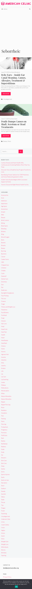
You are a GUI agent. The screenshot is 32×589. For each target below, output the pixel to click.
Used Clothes (5, 525)
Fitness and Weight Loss (8, 307)
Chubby (3, 270)
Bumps (5, 141)
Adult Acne (4, 203)
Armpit (3, 212)
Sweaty (3, 491)
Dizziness (4, 282)
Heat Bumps (4, 340)
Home (3, 349)
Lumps (3, 382)
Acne (2, 198)
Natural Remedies (6, 396)
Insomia (3, 357)
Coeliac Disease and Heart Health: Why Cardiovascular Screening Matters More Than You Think (15, 165)
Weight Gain (4, 541)
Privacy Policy (7, 577)
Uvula (3, 527)
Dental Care (4, 279)
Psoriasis (4, 432)
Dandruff (3, 276)
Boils (2, 240)
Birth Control (5, 220)
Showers (3, 458)
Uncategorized (7, 99)
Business (3, 254)
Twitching (4, 513)
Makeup (3, 385)
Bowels (3, 242)
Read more (6, 93)
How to (3, 351)
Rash (2, 438)
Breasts (3, 245)
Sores (3, 472)
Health (3, 335)
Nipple (3, 402)
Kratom (3, 368)
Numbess (4, 410)
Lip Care (3, 377)
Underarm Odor (5, 519)
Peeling (3, 418)
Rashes (3, 441)
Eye (2, 287)
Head (2, 326)
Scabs (2, 449)
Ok (16, 586)
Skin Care (4, 460)
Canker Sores (5, 259)
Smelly (3, 469)
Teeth (2, 499)
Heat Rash (4, 343)
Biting (3, 223)
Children (3, 268)
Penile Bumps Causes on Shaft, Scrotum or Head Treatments (13, 124)
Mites (3, 393)
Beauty (3, 217)
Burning (3, 251)
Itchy (2, 363)
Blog (2, 234)
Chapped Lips (5, 265)
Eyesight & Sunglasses (7, 293)
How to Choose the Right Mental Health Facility (15, 184)
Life (2, 371)
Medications (4, 388)
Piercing (3, 424)
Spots (2, 477)
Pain (2, 416)
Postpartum (4, 427)
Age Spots (4, 206)
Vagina (3, 530)
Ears (2, 284)
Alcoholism (4, 209)
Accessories (4, 195)
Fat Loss (3, 298)
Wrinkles (3, 553)
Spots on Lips (5, 480)
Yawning (3, 555)
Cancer (3, 256)
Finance (3, 301)
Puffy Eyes (4, 435)
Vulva (2, 539)
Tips (2, 505)
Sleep (2, 466)
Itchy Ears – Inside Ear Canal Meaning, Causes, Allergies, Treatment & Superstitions (13, 79)
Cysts (2, 273)
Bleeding (3, 228)
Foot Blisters (5, 312)
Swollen (3, 494)
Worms (3, 550)
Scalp (2, 452)
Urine (3, 522)
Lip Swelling (4, 379)
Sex (2, 455)
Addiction (4, 201)
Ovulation (4, 413)
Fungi (2, 318)
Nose (2, 407)
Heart (3, 337)
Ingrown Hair (5, 354)
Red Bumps (4, 444)
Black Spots (4, 226)
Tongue (3, 508)
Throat (3, 502)
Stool (2, 485)
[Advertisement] (16, 28)
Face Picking (4, 295)
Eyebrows (4, 290)
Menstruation (5, 391)
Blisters (3, 231)
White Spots (4, 547)
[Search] (20, 151)
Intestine (3, 360)
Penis (9, 141)
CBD (2, 262)
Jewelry (3, 365)
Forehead (4, 315)
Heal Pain (4, 332)
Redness (3, 446)
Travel (3, 511)
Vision (3, 533)
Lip (2, 374)
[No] (30, 584)
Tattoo (3, 497)
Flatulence (4, 310)
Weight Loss (4, 544)
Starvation (4, 483)
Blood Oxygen (5, 237)
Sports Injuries (5, 474)
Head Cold (4, 329)
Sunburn (3, 488)
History (3, 346)
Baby (2, 214)
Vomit (3, 536)
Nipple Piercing (5, 404)
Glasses (3, 321)
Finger (3, 304)
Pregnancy (4, 430)
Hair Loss (4, 323)
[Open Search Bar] (30, 9)
